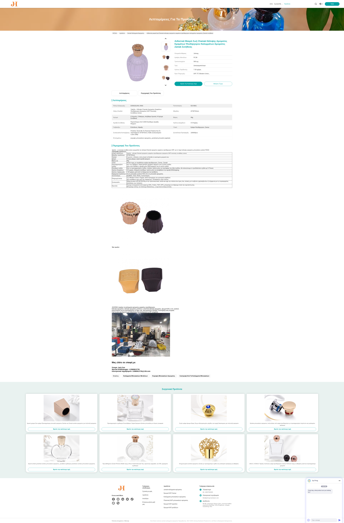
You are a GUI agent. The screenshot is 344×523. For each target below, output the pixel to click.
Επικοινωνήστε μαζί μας (148, 503)
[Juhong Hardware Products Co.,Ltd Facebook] (113, 499)
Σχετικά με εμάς (278, 4)
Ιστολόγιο (145, 498)
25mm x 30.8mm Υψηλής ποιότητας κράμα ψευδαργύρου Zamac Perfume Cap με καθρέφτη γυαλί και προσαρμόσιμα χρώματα (282, 464)
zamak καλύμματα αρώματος (135, 33)
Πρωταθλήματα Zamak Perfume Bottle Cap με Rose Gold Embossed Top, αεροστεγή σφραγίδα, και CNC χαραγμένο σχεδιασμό (135, 464)
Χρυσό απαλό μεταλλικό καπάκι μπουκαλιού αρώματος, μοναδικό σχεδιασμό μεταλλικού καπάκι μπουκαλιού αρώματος (61, 463)
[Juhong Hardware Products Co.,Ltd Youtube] (127, 499)
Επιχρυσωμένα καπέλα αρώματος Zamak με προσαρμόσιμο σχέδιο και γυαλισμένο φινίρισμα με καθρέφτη (209, 463)
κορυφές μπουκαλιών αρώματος (163, 376)
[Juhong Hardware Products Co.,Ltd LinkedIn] (122, 499)
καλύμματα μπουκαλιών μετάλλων (135, 376)
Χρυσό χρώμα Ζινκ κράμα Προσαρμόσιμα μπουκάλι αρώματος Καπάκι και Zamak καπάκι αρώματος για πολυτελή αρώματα (61, 423)
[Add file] (308, 520)
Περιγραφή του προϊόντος (151, 93)
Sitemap (126, 521)
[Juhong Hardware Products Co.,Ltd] (14, 4)
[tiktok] (132, 499)
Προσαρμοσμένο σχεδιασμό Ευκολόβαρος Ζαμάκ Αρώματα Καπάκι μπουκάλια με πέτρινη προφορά (135, 423)
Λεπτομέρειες (124, 93)
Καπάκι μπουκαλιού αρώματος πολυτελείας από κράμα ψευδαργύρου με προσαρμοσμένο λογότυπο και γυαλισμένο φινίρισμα (282, 424)
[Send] (339, 520)
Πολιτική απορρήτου (117, 521)
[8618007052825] (113, 503)
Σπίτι (271, 4)
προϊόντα (287, 4)
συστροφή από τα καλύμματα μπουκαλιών (194, 376)
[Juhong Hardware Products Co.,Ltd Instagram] (118, 499)
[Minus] (339, 481)
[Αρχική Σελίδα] (122, 490)
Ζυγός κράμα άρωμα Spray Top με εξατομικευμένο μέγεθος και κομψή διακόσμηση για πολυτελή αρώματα (208, 423)
